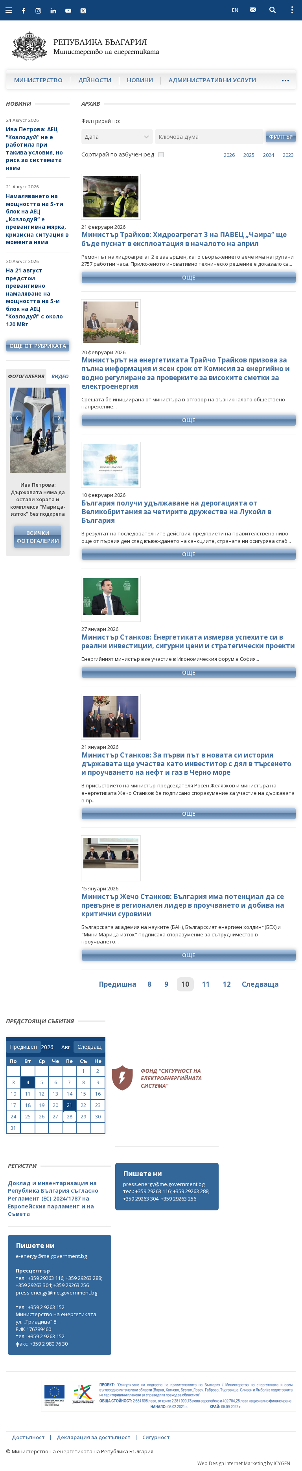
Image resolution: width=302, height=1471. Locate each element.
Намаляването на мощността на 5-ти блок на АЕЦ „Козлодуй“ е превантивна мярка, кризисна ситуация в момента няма (37, 219)
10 (185, 984)
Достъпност (28, 1437)
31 (13, 1128)
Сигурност (156, 1437)
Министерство (38, 80)
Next (58, 418)
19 (41, 1105)
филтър (281, 136)
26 (41, 1116)
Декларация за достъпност (94, 1437)
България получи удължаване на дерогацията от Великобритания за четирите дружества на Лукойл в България (176, 511)
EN (235, 9)
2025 (248, 154)
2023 (288, 154)
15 (83, 1093)
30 (98, 1116)
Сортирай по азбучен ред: (118, 154)
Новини (140, 80)
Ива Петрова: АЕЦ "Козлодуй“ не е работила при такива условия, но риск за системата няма (34, 148)
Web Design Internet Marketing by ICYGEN (243, 1463)
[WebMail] (253, 10)
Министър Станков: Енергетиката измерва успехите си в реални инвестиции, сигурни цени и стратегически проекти (188, 641)
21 (69, 1105)
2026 (229, 154)
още (188, 277)
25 (28, 1116)
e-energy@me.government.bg (51, 1256)
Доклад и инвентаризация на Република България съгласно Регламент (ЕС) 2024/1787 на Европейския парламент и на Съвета (53, 1198)
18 (28, 1105)
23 (98, 1105)
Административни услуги (212, 80)
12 (227, 984)
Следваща (260, 984)
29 (83, 1116)
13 (55, 1093)
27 (55, 1116)
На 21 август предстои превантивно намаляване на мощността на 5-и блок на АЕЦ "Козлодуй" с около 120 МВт (34, 297)
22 (83, 1105)
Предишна (117, 984)
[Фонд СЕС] (156, 1077)
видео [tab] (60, 376)
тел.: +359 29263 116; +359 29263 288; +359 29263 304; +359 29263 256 (166, 1195)
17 (13, 1105)
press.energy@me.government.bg (163, 1184)
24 (13, 1116)
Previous (17, 418)
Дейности (94, 80)
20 (55, 1105)
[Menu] (285, 80)
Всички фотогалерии (38, 536)
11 (206, 984)
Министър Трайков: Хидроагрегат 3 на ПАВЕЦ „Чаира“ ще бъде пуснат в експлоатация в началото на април (184, 239)
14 (69, 1093)
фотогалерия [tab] (26, 376)
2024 (268, 154)
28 (69, 1116)
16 (98, 1093)
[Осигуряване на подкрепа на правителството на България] (168, 1396)
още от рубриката (37, 345)
